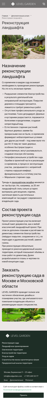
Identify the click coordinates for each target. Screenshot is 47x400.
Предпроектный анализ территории (17, 363)
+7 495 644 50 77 (43, 4)
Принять (23, 395)
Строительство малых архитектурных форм (20, 359)
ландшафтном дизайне (23, 182)
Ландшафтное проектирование (15, 346)
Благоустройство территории (14, 353)
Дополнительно (16, 380)
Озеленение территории (12, 349)
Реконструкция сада (10, 343)
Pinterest (29, 380)
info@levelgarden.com (13, 376)
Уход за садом (8, 356)
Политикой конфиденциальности (17, 390)
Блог (6, 380)
